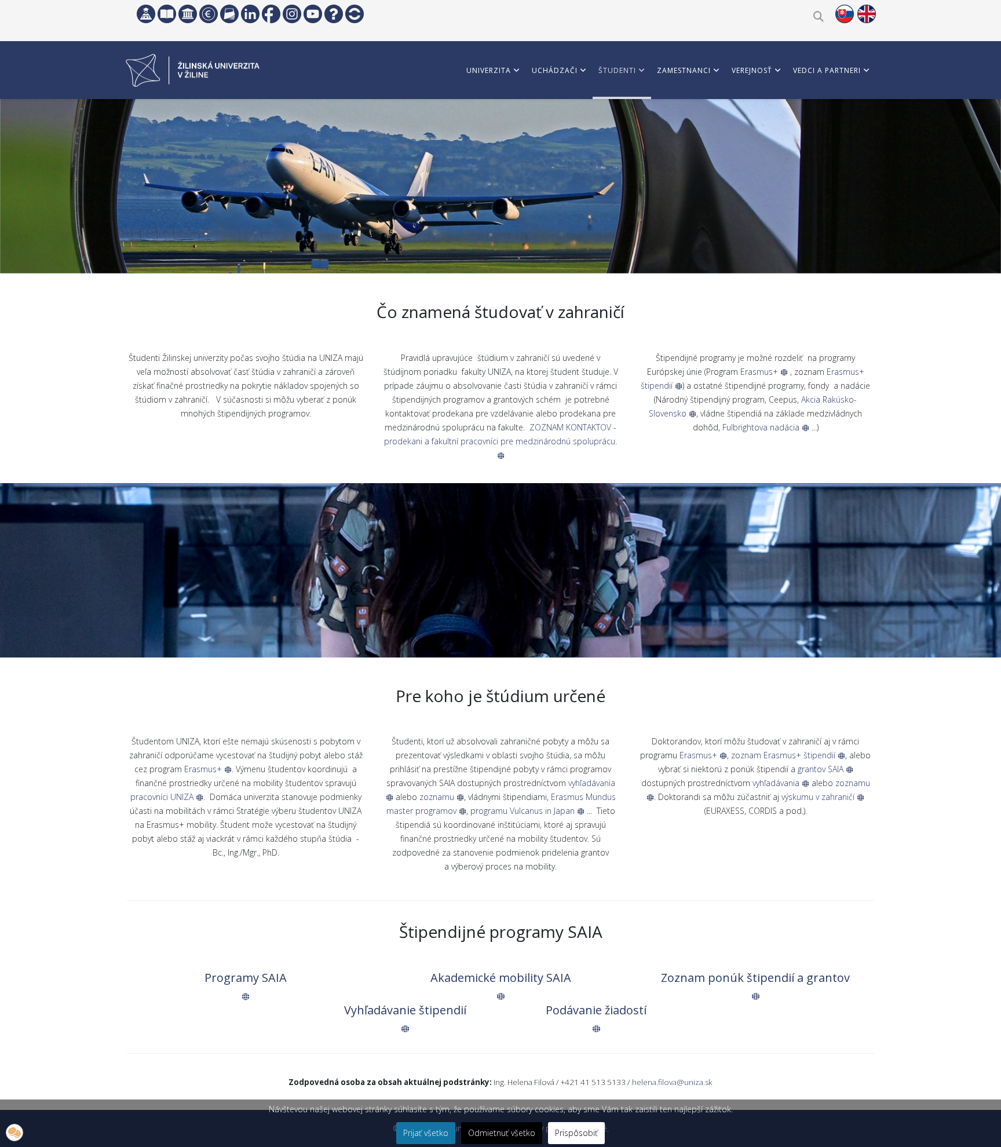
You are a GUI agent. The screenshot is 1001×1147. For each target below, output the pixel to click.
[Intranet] (187, 14)
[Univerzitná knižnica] (167, 14)
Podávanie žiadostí (596, 1010)
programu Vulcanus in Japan (523, 810)
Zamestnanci (684, 70)
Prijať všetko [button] (425, 1132)
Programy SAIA (245, 977)
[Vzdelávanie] (146, 14)
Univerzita (488, 70)
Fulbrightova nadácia (762, 427)
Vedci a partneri (827, 70)
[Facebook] (271, 14)
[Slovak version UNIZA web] (844, 14)
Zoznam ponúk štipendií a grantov (755, 977)
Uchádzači (555, 70)
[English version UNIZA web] (866, 14)
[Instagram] (292, 14)
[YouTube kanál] (313, 14)
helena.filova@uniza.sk (672, 1082)
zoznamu (437, 796)
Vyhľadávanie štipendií (405, 1010)
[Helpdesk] (333, 14)
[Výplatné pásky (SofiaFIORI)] (208, 14)
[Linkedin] (250, 14)
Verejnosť (752, 70)
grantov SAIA (822, 769)
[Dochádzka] (354, 14)
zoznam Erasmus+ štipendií (784, 755)
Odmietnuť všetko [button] (501, 1132)
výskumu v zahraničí (819, 796)
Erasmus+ (760, 371)
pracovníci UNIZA (163, 796)
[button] (14, 1132)
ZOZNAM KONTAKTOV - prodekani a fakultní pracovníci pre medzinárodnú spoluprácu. (500, 434)
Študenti (617, 70)
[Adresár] (229, 14)
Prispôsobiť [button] (576, 1132)
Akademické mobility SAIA (500, 977)
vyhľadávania (777, 782)
